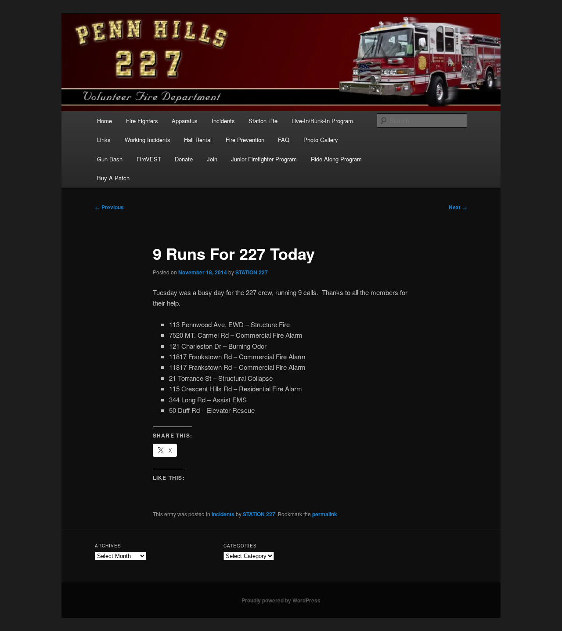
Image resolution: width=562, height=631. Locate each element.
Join (212, 159)
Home (104, 121)
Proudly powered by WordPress (281, 600)
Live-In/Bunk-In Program (322, 121)
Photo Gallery (320, 139)
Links (104, 139)
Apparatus (185, 121)
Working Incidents (147, 139)
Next (458, 207)
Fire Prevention (245, 139)
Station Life (263, 121)
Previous (109, 207)
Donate (184, 159)
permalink (324, 514)
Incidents (223, 121)
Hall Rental (198, 139)
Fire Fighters (142, 121)
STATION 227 (251, 272)
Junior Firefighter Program (264, 159)
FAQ (283, 139)
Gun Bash (109, 159)
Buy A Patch (113, 178)
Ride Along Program (336, 159)
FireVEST (149, 159)
